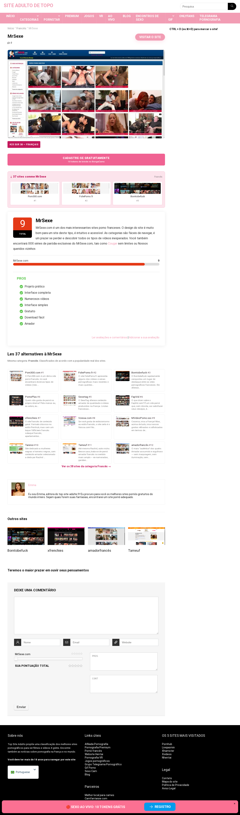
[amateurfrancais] (106, 530)
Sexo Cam (91, 771)
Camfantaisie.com (96, 798)
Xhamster (168, 750)
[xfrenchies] (66, 530)
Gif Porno (90, 767)
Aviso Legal (169, 788)
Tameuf (134, 550)
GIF (170, 19)
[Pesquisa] (232, 6)
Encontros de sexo (147, 17)
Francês (21, 28)
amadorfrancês (99, 550)
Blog (127, 16)
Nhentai (166, 757)
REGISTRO (163, 807)
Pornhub (167, 744)
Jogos (89, 16)
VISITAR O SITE (150, 37)
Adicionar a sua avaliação (144, 337)
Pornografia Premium (97, 747)
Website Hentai (94, 754)
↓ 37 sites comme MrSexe (28, 176)
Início (10, 16)
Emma (32, 485)
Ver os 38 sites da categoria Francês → (86, 466)
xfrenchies (55, 550)
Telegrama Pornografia (210, 17)
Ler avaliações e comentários (109, 337)
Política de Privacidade (175, 784)
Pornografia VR (94, 757)
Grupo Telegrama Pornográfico (103, 764)
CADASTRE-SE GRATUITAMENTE (86, 159)
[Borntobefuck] (26, 530)
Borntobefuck (18, 550)
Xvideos (167, 754)
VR (101, 16)
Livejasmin (168, 747)
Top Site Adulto (17, 744)
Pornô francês (93, 750)
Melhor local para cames (99, 795)
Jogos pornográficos (97, 760)
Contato (167, 778)
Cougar (112, 243)
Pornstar (52, 19)
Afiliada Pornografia (96, 744)
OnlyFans (186, 16)
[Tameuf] (146, 530)
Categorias (29, 19)
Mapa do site (170, 781)
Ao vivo (111, 17)
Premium (72, 16)
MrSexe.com (22, 654)
